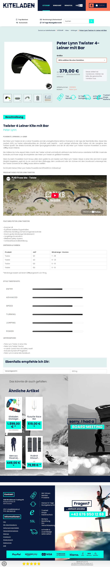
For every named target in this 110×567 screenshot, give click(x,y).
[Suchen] (91, 21)
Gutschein (23, 23)
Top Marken (23, 19)
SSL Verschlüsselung (10, 525)
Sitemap (6, 534)
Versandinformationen (10, 531)
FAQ (4, 522)
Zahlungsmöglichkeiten (11, 528)
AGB (4, 546)
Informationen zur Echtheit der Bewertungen (82, 564)
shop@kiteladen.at (13, 509)
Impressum (7, 537)
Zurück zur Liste (43, 30)
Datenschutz (7, 543)
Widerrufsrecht (8, 540)
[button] (91, 5)
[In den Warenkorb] (5, 39)
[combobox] (82, 60)
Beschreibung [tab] (14, 117)
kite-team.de (11, 511)
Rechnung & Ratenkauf (52, 19)
